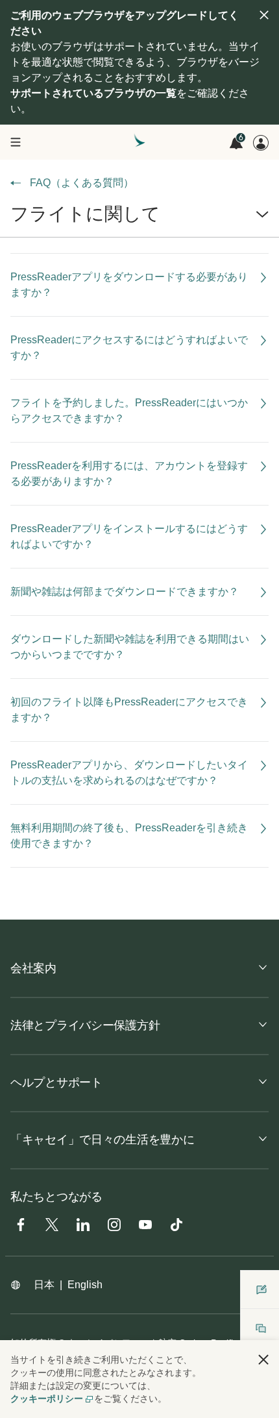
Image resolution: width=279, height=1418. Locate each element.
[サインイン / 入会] (261, 143)
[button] (139, 219)
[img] (264, 14)
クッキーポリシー (46, 1398)
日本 (44, 1284)
